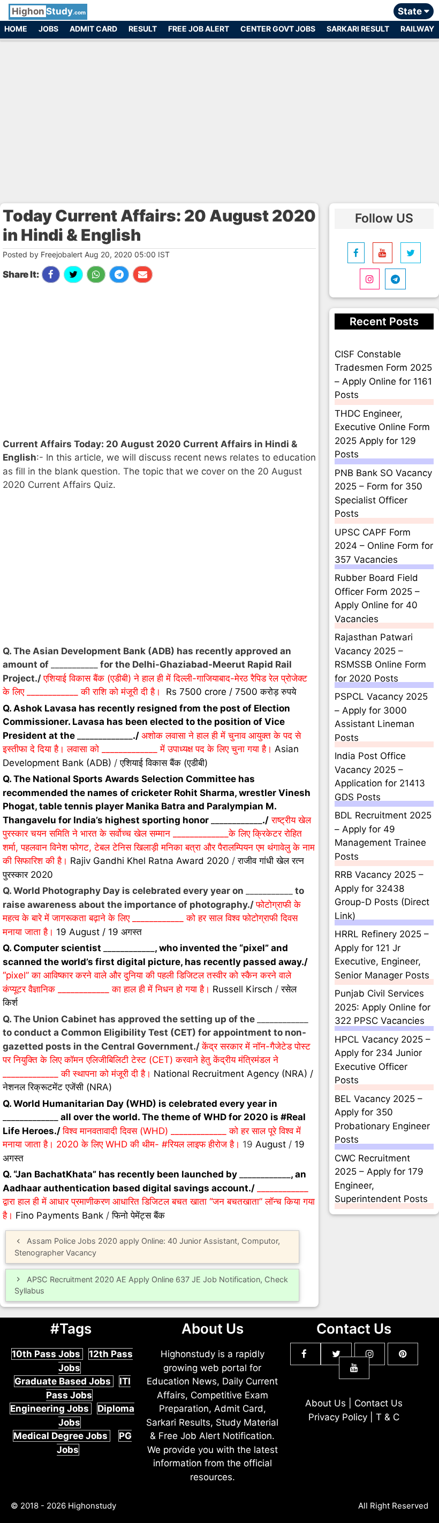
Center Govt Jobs (277, 28)
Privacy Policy (337, 1417)
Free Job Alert (198, 28)
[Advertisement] (219, 117)
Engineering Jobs (50, 1408)
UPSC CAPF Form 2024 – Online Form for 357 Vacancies (384, 546)
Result (142, 28)
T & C (387, 1417)
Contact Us (378, 1403)
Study (49, 11)
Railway (417, 28)
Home (15, 28)
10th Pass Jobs (47, 1354)
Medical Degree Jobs (61, 1435)
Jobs (48, 28)
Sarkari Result (358, 28)
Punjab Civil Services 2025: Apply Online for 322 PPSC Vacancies (382, 1007)
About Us (325, 1403)
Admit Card (93, 28)
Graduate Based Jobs (63, 1381)
